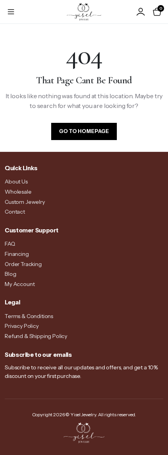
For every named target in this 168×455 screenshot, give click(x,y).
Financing (17, 253)
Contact (15, 211)
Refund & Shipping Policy (36, 336)
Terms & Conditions (29, 316)
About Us (16, 181)
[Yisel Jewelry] (84, 12)
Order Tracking (23, 264)
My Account (19, 284)
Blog (10, 273)
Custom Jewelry (25, 201)
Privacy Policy (22, 325)
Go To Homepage (84, 131)
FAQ (10, 243)
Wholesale (18, 191)
